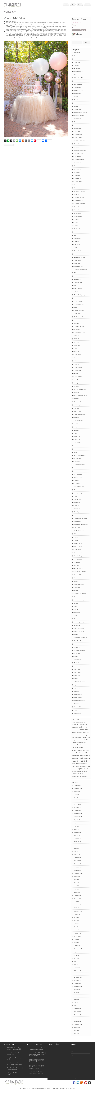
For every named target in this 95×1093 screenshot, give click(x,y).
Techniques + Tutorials (79, 650)
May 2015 (76, 886)
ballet (42, 26)
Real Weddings (78, 559)
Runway (76, 578)
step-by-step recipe (79, 764)
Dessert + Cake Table (52, 22)
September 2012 (78, 986)
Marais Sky (52, 31)
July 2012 (76, 993)
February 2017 (77, 832)
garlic (83, 740)
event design (30, 30)
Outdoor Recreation (79, 486)
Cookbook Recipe (78, 166)
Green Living (77, 351)
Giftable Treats (77, 339)
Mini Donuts (77, 461)
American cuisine (82, 722)
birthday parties (47, 28)
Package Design (78, 493)
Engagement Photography (80, 269)
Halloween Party (78, 364)
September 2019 (78, 788)
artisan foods (78, 727)
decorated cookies (57, 29)
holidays (83, 742)
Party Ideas (25, 24)
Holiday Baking (78, 367)
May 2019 (76, 794)
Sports (75, 615)
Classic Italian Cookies (80, 150)
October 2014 (77, 908)
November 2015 (78, 867)
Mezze (75, 452)
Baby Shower (77, 87)
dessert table (16, 30)
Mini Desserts (77, 458)
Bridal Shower (77, 118)
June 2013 (76, 958)
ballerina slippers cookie (34, 26)
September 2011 (78, 1024)
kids (14, 31)
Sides (75, 606)
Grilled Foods (77, 354)
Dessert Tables (78, 216)
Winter (75, 710)
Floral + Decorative (79, 310)
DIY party (22, 30)
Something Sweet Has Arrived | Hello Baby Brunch (15, 1068)
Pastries (76, 515)
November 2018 (78, 807)
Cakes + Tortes (78, 137)
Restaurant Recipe (78, 575)
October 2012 (77, 983)
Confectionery (77, 162)
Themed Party (77, 666)
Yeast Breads (77, 713)
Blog (72, 1051)
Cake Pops (77, 131)
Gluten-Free (77, 345)
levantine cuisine (79, 750)
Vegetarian (77, 691)
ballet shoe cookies (56, 26)
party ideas (46, 33)
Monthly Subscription (79, 464)
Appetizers (76, 65)
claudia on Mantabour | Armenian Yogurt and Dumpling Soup (37, 1048)
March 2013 (77, 967)
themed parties (62, 35)
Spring (75, 619)
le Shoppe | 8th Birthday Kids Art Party (15, 1073)
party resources (13, 34)
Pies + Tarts (77, 527)
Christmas (76, 147)
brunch (73, 730)
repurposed (26, 35)
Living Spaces (77, 427)
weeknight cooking (76, 771)
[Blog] (73, 5)
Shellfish (76, 603)
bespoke (33, 28)
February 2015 (77, 895)
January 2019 (77, 804)
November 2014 (78, 904)
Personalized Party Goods (80, 518)
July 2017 (76, 823)
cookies (74, 732)
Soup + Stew (77, 612)
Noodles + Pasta (78, 477)
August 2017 (77, 820)
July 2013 (76, 955)
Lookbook (76, 430)
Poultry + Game (78, 543)
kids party (17, 31)
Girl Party (8, 24)
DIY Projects (77, 244)
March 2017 (77, 829)
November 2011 (78, 1018)
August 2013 (77, 952)
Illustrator (76, 386)
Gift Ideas (76, 335)
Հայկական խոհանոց (79, 776)
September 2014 (78, 911)
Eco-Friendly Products (79, 257)
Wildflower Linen (43, 37)
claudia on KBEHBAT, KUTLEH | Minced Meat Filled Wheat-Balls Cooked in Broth (37, 1054)
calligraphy (22, 29)
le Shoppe (18, 24)
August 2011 (77, 1027)
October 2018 (77, 810)
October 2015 (77, 870)
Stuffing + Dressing (79, 628)
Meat (75, 449)
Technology (77, 653)
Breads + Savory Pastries (80, 112)
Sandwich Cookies (78, 584)
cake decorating (61, 28)
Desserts (76, 219)
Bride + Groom (77, 125)
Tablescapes (77, 644)
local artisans (34, 31)
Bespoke (76, 100)
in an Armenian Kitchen (80, 389)
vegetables (74, 769)
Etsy (26, 30)
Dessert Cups (77, 210)
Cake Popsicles (78, 134)
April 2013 (76, 964)
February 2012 (77, 1008)
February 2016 (77, 857)
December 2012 (78, 977)
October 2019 (77, 785)
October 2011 (77, 1021)
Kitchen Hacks (77, 411)
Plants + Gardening (79, 530)
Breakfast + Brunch (79, 115)
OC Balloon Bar (16, 33)
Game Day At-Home (79, 326)
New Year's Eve (78, 474)
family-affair (74, 737)
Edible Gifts (77, 263)
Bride (75, 122)
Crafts (75, 188)
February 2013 (77, 971)
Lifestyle (76, 424)
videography (35, 37)
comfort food (83, 730)
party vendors (33, 34)
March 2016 (77, 854)
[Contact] (88, 5)
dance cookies (48, 29)
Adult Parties (77, 62)
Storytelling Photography (80, 622)
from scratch (78, 740)
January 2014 (77, 936)
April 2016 (76, 851)
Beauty (76, 96)
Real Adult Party (78, 552)
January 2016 (77, 860)
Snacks (76, 609)
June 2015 (76, 882)
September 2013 (78, 949)
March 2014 (77, 930)
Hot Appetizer (77, 383)
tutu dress (28, 37)
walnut (87, 769)
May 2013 (76, 961)
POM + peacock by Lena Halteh (54, 34)
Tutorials (76, 678)
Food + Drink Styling (79, 317)
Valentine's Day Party (79, 681)
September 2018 (78, 813)
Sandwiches (77, 587)
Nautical (76, 471)
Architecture (77, 68)
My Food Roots (78, 468)
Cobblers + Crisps (78, 153)
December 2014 (78, 901)
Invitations (76, 398)
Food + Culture (78, 313)
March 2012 (77, 1005)
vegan (88, 766)
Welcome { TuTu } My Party (15, 18)
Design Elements (78, 200)
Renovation (77, 565)
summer (77, 766)
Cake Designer (25, 22)
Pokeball (76, 534)
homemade (74, 745)
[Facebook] (74, 1083)
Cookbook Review (78, 169)
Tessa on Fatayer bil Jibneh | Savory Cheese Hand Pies (36, 1072)
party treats (27, 34)
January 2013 (77, 974)
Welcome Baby (78, 707)
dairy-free (79, 732)
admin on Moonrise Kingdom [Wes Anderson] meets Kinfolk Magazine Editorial (36, 1060)
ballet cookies (47, 26)
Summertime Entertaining (80, 637)
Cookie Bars (77, 175)
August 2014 (77, 914)
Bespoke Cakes (78, 103)
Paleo (75, 496)
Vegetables (77, 688)
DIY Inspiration (77, 238)
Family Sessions (78, 288)
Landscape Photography (80, 414)
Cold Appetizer (77, 156)
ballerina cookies (15, 26)
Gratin (75, 348)
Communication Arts (79, 159)
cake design (9, 29)
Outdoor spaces (78, 490)
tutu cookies (23, 37)
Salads (76, 581)
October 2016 (77, 842)
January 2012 (77, 1011)
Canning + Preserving (79, 140)
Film (75, 298)
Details (76, 222)
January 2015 (77, 898)
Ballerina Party (17, 22)
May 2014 (76, 923)
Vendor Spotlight (78, 694)
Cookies (76, 184)
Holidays (76, 373)
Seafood (76, 590)
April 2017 (76, 826)
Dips (75, 235)
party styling (20, 34)
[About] (80, 5)
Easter (75, 247)
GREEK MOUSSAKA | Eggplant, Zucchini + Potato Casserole (15, 1048)
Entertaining (77, 273)
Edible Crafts (77, 260)
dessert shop (9, 30)
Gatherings (77, 329)
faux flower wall (38, 30)
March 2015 (77, 892)
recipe (83, 760)
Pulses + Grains (78, 546)
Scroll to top (47, 1078)
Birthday (76, 106)
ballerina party (23, 26)
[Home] (66, 5)
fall (88, 735)
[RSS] (81, 1083)
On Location (77, 483)
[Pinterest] (85, 1083)
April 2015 (76, 889)
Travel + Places (78, 672)
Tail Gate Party (77, 647)
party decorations (38, 33)
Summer (76, 634)
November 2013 (78, 942)
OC (84, 758)
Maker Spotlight (78, 446)
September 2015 (78, 873)
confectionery (28, 29)
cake (55, 28)
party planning (59, 33)
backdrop (8, 26)
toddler (7, 37)
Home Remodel (78, 379)
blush (52, 28)
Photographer (31, 24)
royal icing (39, 35)
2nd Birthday (77, 52)
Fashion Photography (79, 295)
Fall (75, 285)
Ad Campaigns (78, 59)
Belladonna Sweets (25, 28)
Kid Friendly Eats (78, 405)
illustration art (9, 31)
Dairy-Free (76, 194)
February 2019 (77, 801)
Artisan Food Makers (79, 78)
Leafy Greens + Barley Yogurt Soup (14, 1058)
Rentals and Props (48, 24)
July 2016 (76, 845)
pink (38, 34)
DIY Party (76, 241)
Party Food (77, 505)
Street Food (77, 625)
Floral (75, 307)
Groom (75, 357)
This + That (77, 669)
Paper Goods (77, 499)
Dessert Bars (77, 206)
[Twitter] (77, 1083)
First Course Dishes (79, 304)
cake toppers (15, 29)
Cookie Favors (77, 178)
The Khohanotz (78, 663)
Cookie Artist (33, 22)
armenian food (77, 724)
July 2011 (76, 1030)
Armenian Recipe (78, 71)
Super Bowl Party (78, 641)
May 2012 (76, 999)
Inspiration (76, 392)
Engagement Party (78, 266)
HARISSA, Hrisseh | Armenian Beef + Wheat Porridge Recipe (14, 1063)
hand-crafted (63, 30)
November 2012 (78, 980)
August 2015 (77, 876)
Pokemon (76, 537)
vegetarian (81, 769)
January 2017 (77, 835)
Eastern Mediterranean (80, 251)
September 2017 (78, 816)
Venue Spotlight (78, 697)
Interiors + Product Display (80, 395)
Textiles (76, 656)
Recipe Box (77, 562)
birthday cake (38, 28)
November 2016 (78, 838)
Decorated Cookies (41, 22)
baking (84, 727)
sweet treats (83, 766)
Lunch (75, 433)
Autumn (76, 81)
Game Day (76, 323)
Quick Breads (77, 549)
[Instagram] (89, 1083)
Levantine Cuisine (78, 420)
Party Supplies (77, 512)
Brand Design (77, 109)
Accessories (77, 56)
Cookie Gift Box (78, 181)
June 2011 (76, 1033)
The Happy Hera (54, 35)
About (72, 1055)
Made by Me (77, 436)
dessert (64, 29)
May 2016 (76, 848)
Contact (73, 1059)
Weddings (76, 703)
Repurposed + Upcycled (80, 571)
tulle (18, 37)
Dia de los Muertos (78, 229)
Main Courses (77, 442)
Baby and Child (9, 22)
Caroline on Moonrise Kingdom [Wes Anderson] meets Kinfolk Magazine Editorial (37, 1067)
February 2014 (77, 933)
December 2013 (78, 939)
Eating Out (76, 254)
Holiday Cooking (78, 370)
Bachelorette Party (78, 90)
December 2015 (78, 864)
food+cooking (81, 737)
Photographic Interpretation (81, 524)
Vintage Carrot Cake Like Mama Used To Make (15, 1053)
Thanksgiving (77, 659)
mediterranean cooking (78, 755)
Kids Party (13, 24)
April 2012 (76, 1002)
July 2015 (76, 879)
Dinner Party (77, 232)
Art (74, 74)
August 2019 (77, 791)
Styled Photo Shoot (79, 631)
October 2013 (77, 945)
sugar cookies (45, 35)
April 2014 (76, 927)
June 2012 (76, 996)
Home (72, 1048)
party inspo (52, 33)
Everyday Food (78, 282)
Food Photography (78, 320)
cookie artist (36, 29)
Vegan (75, 685)
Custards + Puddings (79, 191)
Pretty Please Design (17, 35)
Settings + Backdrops (59, 24)
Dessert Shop (77, 213)
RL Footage (33, 35)
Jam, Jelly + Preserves (79, 402)
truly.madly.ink (13, 37)
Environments (77, 276)
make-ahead (81, 752)
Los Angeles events (44, 31)
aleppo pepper (75, 722)
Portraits (76, 540)
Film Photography (78, 301)
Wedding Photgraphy (79, 700)
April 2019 (76, 798)
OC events (23, 33)
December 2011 (78, 1015)
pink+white (43, 34)
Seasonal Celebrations (80, 593)
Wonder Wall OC (52, 37)
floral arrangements (54, 30)
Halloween (77, 361)
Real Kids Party (39, 24)
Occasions (76, 480)
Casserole (76, 144)
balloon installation (15, 28)
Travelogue (77, 675)
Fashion (76, 291)
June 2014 (76, 920)
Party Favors (77, 502)
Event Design (61, 22)
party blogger (30, 33)
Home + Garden (78, 376)
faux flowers (46, 30)
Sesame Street (77, 597)
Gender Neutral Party (79, 332)
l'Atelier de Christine (26, 31)
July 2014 (76, 917)
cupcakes (41, 29)
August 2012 (77, 989)
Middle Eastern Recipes (80, 455)
